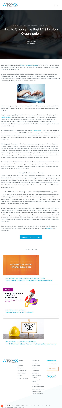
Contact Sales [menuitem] (21, 368)
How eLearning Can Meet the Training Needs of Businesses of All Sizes (29, 280)
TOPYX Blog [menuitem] (20, 360)
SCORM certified (36, 130)
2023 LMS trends (39, 278)
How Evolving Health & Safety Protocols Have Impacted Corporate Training (31, 344)
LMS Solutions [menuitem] (35, 384)
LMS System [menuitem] (35, 368)
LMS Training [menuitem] (35, 363)
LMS (14, 26)
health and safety (29, 341)
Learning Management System (27, 26)
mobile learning (5, 117)
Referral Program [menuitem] (22, 373)
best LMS (49, 228)
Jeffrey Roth (32, 41)
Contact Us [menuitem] (20, 365)
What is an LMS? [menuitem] (36, 360)
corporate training (16, 341)
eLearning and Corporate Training (21, 278)
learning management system (29, 65)
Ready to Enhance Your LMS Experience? (19, 312)
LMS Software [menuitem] (35, 370)
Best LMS (12, 310)
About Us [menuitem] (20, 363)
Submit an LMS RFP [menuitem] (22, 370)
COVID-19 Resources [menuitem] (23, 378)
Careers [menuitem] (20, 375)
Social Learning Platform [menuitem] (38, 386)
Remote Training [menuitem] (36, 365)
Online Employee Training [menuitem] (38, 389)
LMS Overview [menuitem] (35, 373)
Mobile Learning (43, 26)
